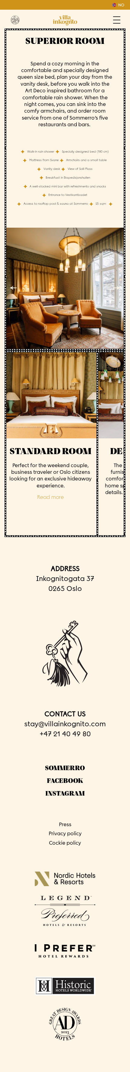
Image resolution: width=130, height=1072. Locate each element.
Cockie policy (65, 843)
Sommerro (65, 768)
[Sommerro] (15, 20)
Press (65, 824)
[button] (15, 288)
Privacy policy (65, 833)
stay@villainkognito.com (65, 724)
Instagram (65, 794)
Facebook (65, 781)
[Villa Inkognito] (65, 20)
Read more (50, 497)
